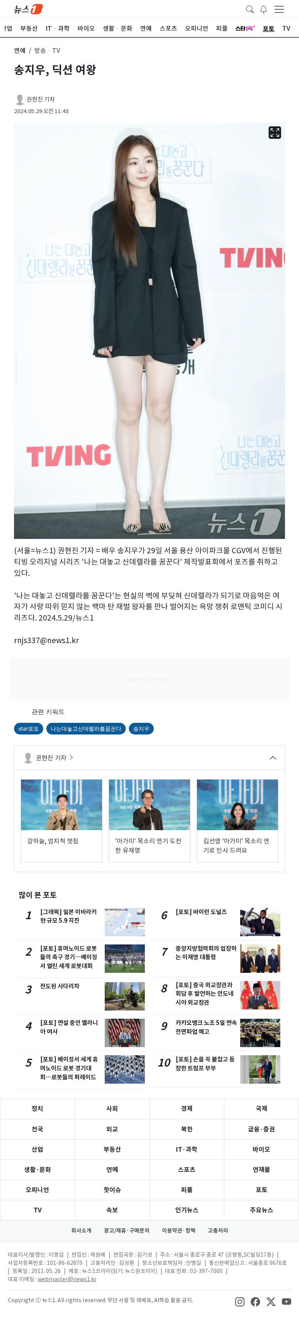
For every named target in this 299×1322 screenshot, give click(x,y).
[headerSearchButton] (250, 8)
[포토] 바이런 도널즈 (201, 912)
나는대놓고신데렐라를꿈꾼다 (86, 728)
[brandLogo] (28, 9)
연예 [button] (20, 50)
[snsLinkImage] (239, 1301)
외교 (112, 1129)
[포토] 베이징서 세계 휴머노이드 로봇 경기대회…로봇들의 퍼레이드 (69, 1068)
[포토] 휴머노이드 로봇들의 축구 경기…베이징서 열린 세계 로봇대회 (68, 957)
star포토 (28, 728)
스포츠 (186, 1170)
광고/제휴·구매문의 (127, 1230)
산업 (37, 1149)
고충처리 (218, 1230)
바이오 (261, 1149)
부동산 (112, 1149)
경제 (187, 1109)
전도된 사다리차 (59, 986)
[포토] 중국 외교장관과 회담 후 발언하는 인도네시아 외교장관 (205, 994)
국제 (261, 1109)
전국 (37, 1129)
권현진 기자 (40, 99)
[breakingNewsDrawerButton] (263, 8)
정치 (37, 1109)
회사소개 (81, 1230)
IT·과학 (186, 1149)
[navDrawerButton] (279, 9)
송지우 (141, 728)
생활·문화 (37, 1170)
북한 (187, 1129)
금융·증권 (261, 1129)
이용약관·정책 (178, 1230)
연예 (112, 1170)
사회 (112, 1109)
